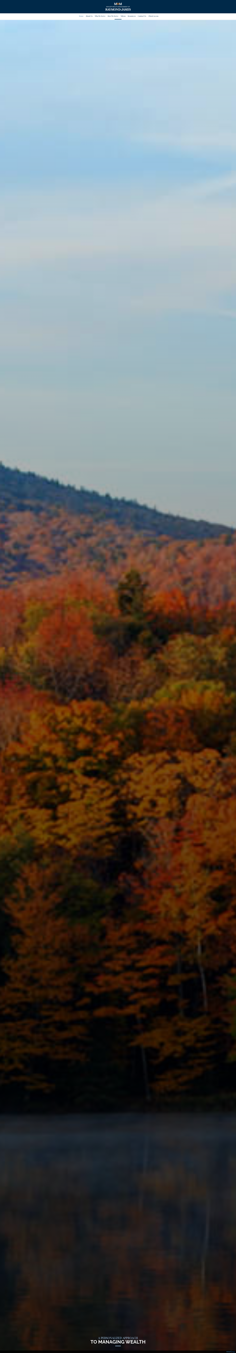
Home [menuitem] (81, 16)
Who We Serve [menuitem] (100, 16)
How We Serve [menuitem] (113, 16)
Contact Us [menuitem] (142, 16)
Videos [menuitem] (123, 16)
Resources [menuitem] (132, 16)
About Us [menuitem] (89, 16)
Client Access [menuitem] (153, 16)
